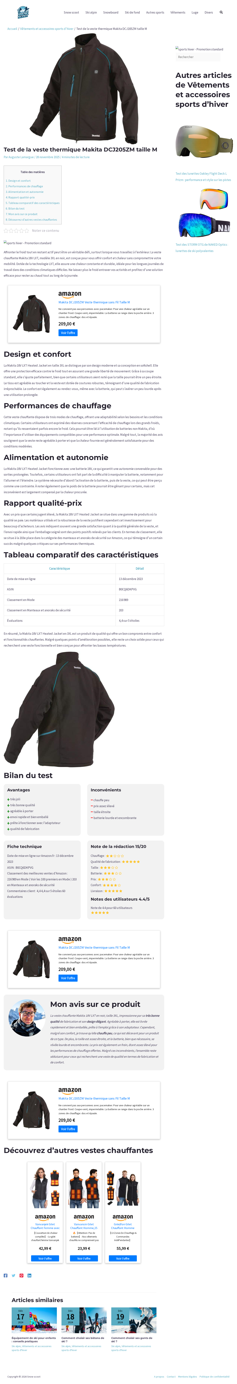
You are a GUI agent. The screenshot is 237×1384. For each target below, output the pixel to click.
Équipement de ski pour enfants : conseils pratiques (34, 1339)
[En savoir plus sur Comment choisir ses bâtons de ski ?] (84, 1320)
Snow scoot (71, 12)
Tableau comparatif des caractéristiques (33, 203)
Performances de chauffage (24, 186)
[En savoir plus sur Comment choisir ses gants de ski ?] (133, 1320)
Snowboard (110, 12)
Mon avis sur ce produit (22, 214)
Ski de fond (132, 12)
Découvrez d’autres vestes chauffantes (31, 219)
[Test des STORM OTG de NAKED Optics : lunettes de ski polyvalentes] (204, 212)
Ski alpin (91, 12)
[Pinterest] (21, 1275)
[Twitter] (13, 1275)
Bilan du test (15, 208)
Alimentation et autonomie (25, 192)
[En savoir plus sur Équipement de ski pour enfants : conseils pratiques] (34, 1320)
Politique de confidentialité (215, 1376)
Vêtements (178, 12)
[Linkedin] (29, 1275)
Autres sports (155, 12)
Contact (171, 1376)
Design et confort (18, 180)
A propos (159, 1376)
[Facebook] (5, 1275)
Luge (195, 12)
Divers (209, 12)
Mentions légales (187, 1376)
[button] (221, 12)
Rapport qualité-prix (20, 197)
